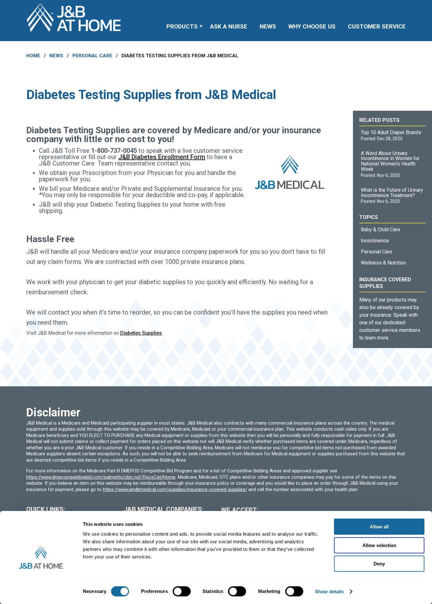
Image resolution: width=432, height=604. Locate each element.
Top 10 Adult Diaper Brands (391, 132)
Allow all (379, 526)
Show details (329, 591)
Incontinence (375, 241)
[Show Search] (402, 8)
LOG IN (359, 8)
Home (33, 56)
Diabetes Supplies (141, 333)
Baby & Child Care (380, 230)
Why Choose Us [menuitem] (312, 26)
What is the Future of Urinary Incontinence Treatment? (392, 192)
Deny (379, 563)
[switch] (182, 591)
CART (386, 8)
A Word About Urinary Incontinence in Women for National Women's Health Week (390, 161)
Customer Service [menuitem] (377, 26)
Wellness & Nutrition (383, 263)
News (56, 56)
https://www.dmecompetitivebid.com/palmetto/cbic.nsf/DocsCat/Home (101, 477)
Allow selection (379, 545)
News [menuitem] (268, 26)
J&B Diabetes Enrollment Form (161, 157)
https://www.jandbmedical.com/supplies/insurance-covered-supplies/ (175, 489)
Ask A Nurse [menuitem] (228, 26)
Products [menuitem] (182, 26)
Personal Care (92, 56)
